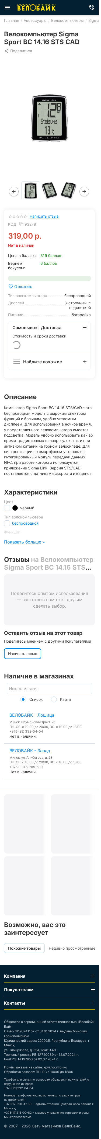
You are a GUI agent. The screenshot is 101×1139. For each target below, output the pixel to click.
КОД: (13, 224)
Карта (65, 699)
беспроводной (25, 523)
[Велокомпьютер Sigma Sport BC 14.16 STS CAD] (49, 118)
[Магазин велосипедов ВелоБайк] (36, 7)
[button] (18, 50)
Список (35, 699)
